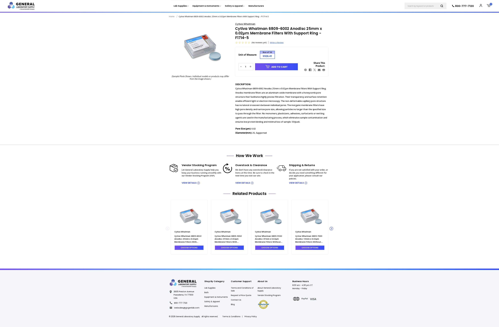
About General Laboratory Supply (269, 289)
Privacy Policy (251, 316)
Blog (233, 304)
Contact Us (236, 300)
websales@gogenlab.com (186, 307)
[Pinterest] (305, 70)
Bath (206, 292)
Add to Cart (279, 66)
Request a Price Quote (241, 295)
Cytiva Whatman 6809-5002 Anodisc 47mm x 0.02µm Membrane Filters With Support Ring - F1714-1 (228, 239)
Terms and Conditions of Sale (242, 289)
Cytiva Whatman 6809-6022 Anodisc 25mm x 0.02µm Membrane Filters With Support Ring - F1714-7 (187, 239)
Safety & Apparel (212, 301)
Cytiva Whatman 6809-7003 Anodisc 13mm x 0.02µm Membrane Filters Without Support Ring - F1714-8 (308, 239)
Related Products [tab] (249, 193)
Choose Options (189, 247)
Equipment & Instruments (216, 297)
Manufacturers (256, 6)
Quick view (189, 216)
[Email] (319, 70)
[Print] (323, 70)
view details (189, 182)
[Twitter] (314, 70)
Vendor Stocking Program (269, 295)
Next (331, 229)
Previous (168, 229)
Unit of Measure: (247, 54)
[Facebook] (310, 70)
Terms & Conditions (231, 316)
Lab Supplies (209, 288)
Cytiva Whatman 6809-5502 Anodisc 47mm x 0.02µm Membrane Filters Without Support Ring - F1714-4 (268, 239)
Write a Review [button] (277, 42)
